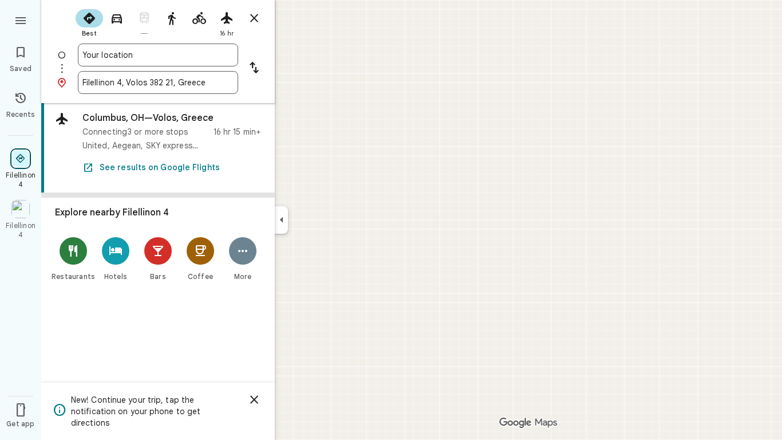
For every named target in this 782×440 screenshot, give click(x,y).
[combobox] (158, 55)
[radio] (89, 22)
